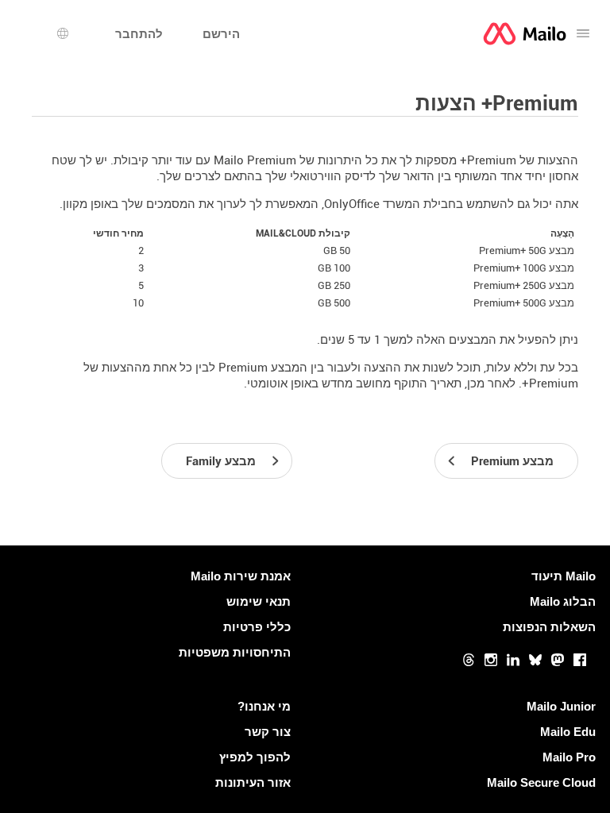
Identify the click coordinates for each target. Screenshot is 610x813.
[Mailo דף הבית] (524, 34)
